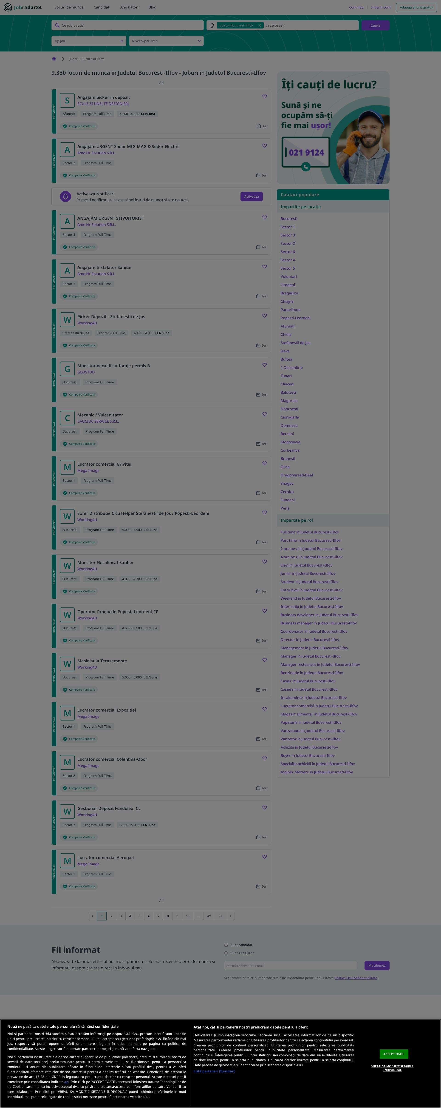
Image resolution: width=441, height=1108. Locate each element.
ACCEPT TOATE (394, 1054)
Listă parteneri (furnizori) (215, 1071)
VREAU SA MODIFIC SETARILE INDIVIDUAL (392, 1068)
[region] (220, 1064)
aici (66, 1082)
